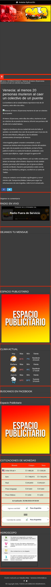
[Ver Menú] (3, 11)
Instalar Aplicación (26, 2)
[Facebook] (24, 580)
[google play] (27, 580)
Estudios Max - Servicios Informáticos (33, 578)
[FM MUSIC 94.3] (25, 13)
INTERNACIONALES (14, 81)
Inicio (4, 81)
